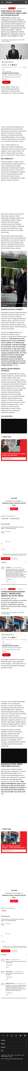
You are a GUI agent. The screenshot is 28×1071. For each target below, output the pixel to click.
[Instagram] (11, 1035)
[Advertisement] (14, 110)
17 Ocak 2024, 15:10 (17, 567)
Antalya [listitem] (4, 910)
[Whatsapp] (25, 1035)
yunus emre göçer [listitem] (14, 518)
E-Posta (3, 549)
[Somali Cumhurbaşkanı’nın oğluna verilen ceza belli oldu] (14, 450)
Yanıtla (7, 581)
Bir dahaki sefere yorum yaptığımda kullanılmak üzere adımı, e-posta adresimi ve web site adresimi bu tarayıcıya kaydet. (15, 555)
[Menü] (2, 2)
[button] (15, 8)
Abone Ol (14, 508)
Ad (2, 543)
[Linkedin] (16, 1035)
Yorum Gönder (5, 558)
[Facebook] (3, 1035)
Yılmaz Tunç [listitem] (5, 518)
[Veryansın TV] (9, 2)
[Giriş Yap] (26, 2)
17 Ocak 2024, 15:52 (18, 971)
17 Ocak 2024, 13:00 (20, 983)
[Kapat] (25, 69)
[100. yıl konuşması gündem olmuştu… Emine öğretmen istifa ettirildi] (14, 842)
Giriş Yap (14, 558)
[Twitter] (7, 1035)
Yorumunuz (8, 531)
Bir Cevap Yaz (6, 524)
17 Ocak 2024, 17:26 (15, 959)
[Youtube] (20, 1035)
